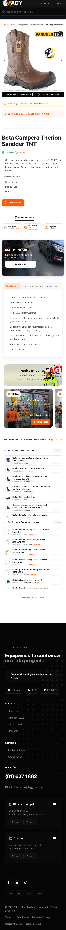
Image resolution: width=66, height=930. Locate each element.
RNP (34, 690)
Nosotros (13, 711)
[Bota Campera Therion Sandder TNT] (33, 60)
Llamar (32, 822)
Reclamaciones (16, 750)
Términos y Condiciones (17, 917)
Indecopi (16, 690)
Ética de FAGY (16, 717)
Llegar (17, 822)
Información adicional (33, 286)
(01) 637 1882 (21, 776)
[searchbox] (33, 12)
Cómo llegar (42, 422)
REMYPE (51, 690)
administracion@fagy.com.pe (26, 787)
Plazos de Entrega (41, 917)
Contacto (13, 730)
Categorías (52, 286)
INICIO (6, 25)
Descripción (11, 286)
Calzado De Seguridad (19, 25)
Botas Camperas (37, 25)
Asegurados (15, 756)
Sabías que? (15, 724)
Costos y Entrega (13, 924)
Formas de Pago (33, 924)
